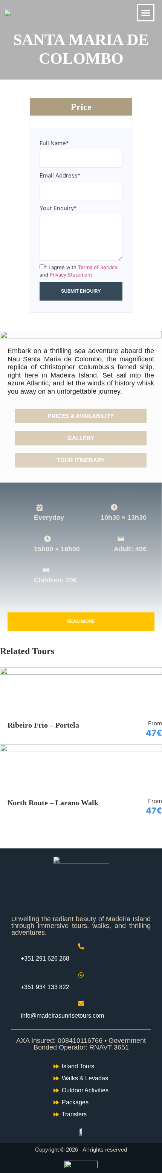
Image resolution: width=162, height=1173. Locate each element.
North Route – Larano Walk (53, 803)
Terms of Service (98, 267)
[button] (145, 12)
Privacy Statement (71, 275)
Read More (81, 621)
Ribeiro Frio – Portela (43, 725)
